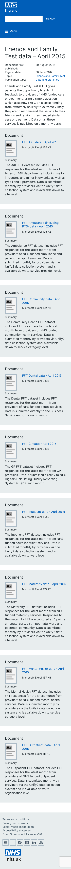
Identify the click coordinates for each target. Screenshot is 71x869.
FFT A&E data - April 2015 (40, 142)
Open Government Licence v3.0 (22, 834)
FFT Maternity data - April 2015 (44, 584)
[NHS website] (13, 859)
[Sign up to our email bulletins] (5, 844)
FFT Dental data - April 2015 (42, 375)
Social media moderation (18, 826)
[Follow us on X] (13, 844)
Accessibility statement (17, 830)
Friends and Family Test (50, 76)
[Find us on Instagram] (27, 844)
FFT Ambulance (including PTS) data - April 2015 (40, 224)
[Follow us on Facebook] (20, 844)
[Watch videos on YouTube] (41, 844)
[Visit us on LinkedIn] (34, 844)
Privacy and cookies (15, 823)
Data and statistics (47, 79)
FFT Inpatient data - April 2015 (43, 511)
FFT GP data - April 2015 (39, 443)
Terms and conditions (15, 819)
